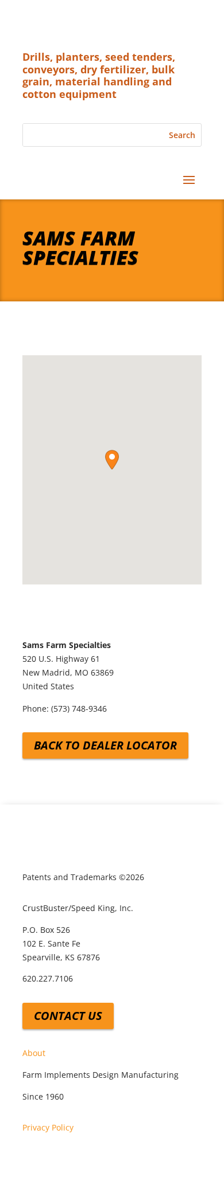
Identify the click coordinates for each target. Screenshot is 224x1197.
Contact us (68, 1015)
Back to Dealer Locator (105, 745)
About (33, 1052)
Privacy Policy (48, 1127)
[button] (112, 459)
